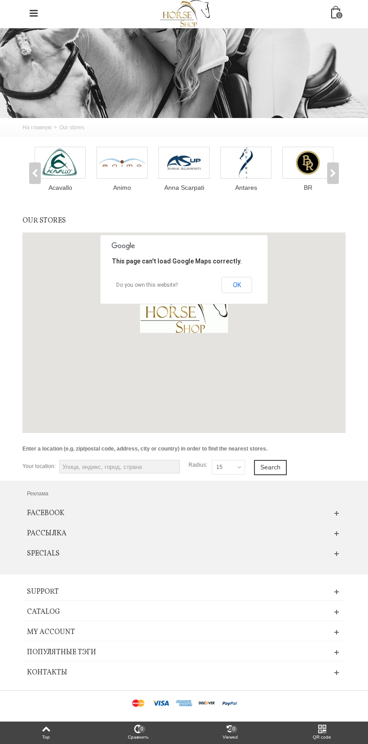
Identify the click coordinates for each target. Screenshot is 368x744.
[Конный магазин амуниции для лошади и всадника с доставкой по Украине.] (185, 13)
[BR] (307, 163)
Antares (246, 187)
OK (237, 285)
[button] (184, 309)
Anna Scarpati (184, 187)
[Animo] (122, 163)
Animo (122, 187)
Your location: (39, 466)
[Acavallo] (60, 163)
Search (270, 467)
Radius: (197, 465)
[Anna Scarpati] (184, 163)
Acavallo (60, 187)
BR (308, 187)
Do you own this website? (147, 285)
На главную (37, 127)
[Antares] (246, 163)
